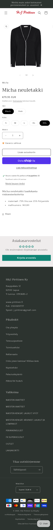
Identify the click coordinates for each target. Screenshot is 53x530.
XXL (45, 123)
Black (8, 111)
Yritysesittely (12, 334)
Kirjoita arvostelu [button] (26, 258)
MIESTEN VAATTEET (15, 407)
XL (35, 124)
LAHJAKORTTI (12, 450)
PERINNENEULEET (14, 430)
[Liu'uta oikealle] (33, 75)
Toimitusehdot (13, 347)
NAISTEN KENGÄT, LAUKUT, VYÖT (22, 413)
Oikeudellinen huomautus (28, 524)
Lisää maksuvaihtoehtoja (26, 168)
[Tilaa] (39, 469)
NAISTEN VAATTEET (15, 400)
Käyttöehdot (12, 368)
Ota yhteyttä (12, 327)
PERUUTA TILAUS (14, 381)
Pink (22, 112)
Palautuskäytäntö (14, 374)
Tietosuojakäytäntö (41, 514)
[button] (6, 13)
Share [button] (8, 214)
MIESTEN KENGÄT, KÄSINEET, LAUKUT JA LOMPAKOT (25, 422)
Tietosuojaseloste (14, 341)
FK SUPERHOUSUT (15, 437)
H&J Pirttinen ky (26, 511)
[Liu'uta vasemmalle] (20, 75)
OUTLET (10, 444)
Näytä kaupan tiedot (15, 183)
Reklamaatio (12, 354)
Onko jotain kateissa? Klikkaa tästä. (22, 361)
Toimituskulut (17, 101)
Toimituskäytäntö (34, 519)
